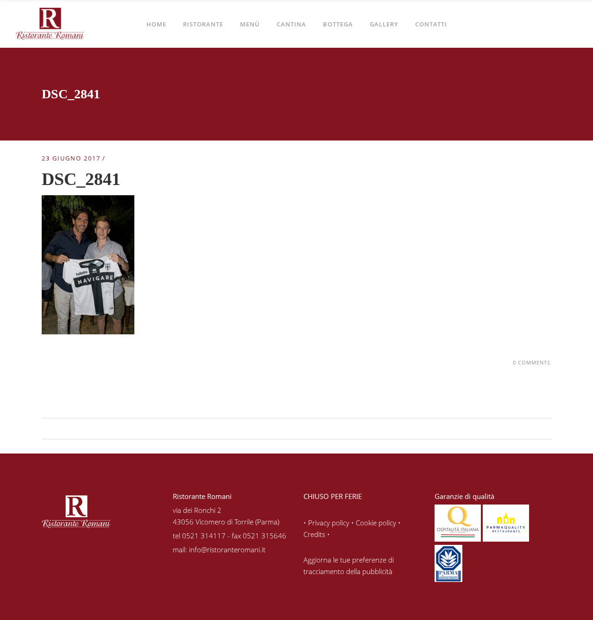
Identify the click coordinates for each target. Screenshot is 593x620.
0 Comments (531, 362)
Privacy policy (328, 522)
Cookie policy (376, 522)
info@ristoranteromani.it (227, 549)
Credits (314, 534)
